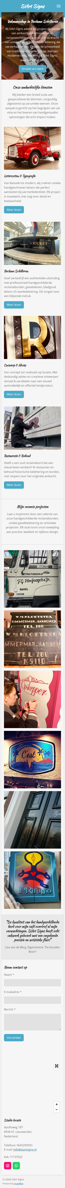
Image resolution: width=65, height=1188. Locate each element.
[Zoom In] (56, 1104)
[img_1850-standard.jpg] (32, 880)
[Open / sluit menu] (58, 6)
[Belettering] (32, 699)
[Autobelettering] (32, 579)
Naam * (9, 975)
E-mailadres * (13, 992)
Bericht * (10, 1009)
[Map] (32, 1088)
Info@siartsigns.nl (25, 1150)
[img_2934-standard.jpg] (32, 759)
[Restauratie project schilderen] (32, 639)
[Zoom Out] (56, 1109)
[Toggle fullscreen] (56, 1066)
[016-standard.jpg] (32, 820)
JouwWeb (18, 1183)
